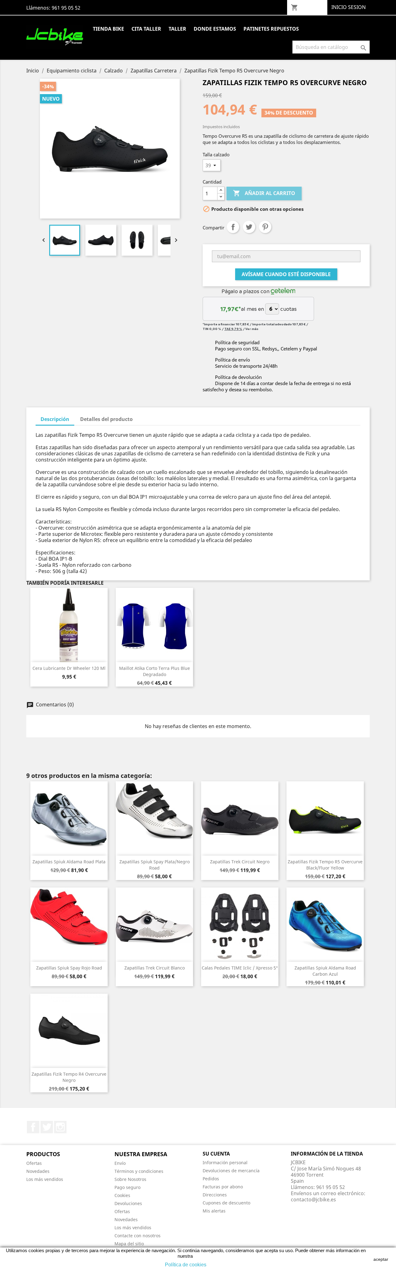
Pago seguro (127, 1187)
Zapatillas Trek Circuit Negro (239, 862)
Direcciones (215, 1195)
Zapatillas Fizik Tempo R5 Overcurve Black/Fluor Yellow (325, 865)
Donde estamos (215, 28)
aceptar (380, 1259)
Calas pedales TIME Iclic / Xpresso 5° (240, 968)
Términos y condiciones (138, 1171)
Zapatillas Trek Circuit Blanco (154, 968)
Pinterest (265, 227)
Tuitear (249, 227)
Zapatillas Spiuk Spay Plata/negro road (154, 865)
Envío (120, 1163)
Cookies (122, 1195)
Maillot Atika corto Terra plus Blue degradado (154, 671)
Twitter (47, 1127)
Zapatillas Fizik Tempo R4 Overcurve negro (69, 1077)
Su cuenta (216, 1153)
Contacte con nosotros (137, 1235)
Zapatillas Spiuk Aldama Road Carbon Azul (325, 971)
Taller (177, 28)
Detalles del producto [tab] (106, 419)
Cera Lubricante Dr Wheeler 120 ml (68, 668)
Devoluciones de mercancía (231, 1170)
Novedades (38, 1171)
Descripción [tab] (55, 419)
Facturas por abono (223, 1187)
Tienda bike (108, 28)
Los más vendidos (44, 1179)
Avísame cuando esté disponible (286, 274)
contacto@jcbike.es (313, 1199)
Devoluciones (128, 1203)
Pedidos (211, 1179)
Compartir (233, 227)
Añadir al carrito (264, 193)
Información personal (225, 1162)
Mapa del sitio (129, 1244)
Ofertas (34, 1163)
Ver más (251, 329)
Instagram (60, 1127)
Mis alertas (214, 1211)
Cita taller (146, 28)
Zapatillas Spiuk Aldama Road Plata (68, 862)
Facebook (33, 1127)
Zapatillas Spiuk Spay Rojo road (69, 968)
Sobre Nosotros (130, 1179)
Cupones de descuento (226, 1203)
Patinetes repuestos (271, 28)
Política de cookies (185, 1264)
